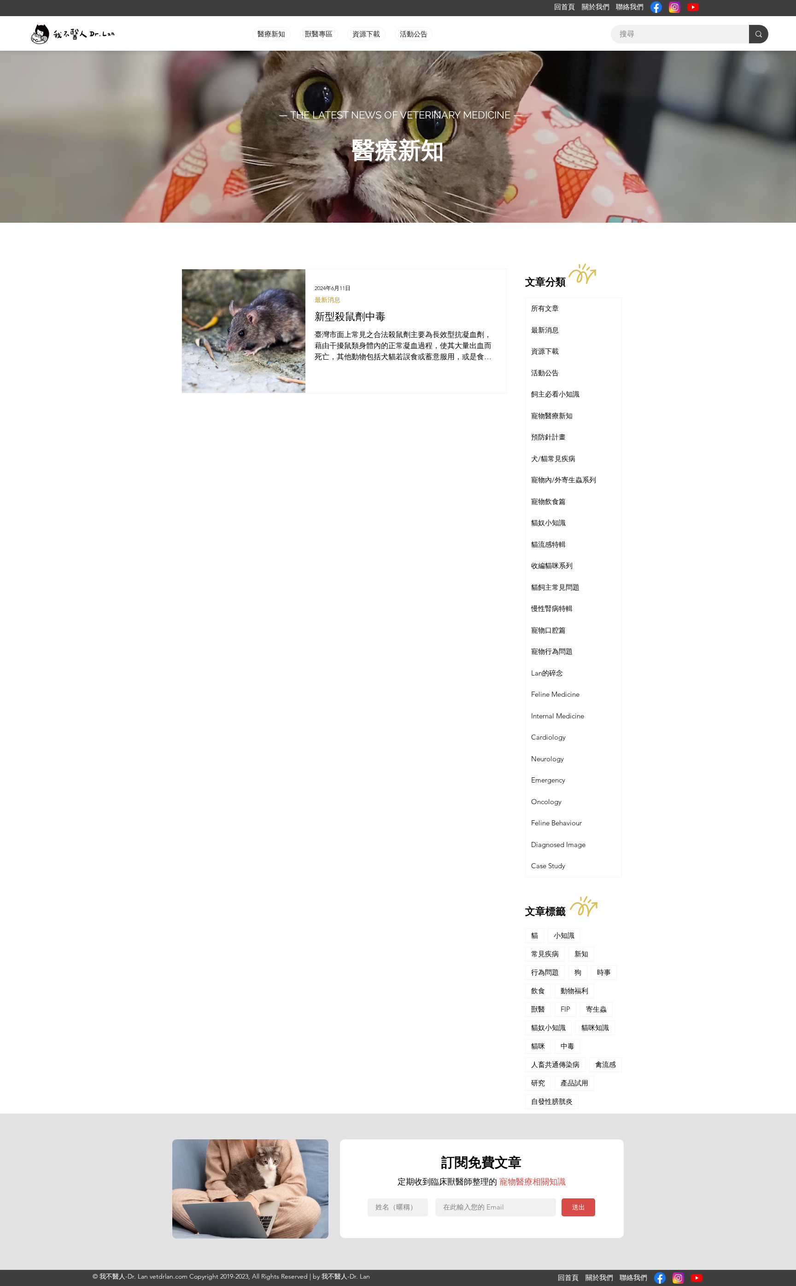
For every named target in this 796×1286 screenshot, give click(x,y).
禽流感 (605, 1064)
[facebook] (656, 7)
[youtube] (693, 7)
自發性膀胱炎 (552, 1101)
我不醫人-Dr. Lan (346, 1276)
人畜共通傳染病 (555, 1064)
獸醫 (538, 1009)
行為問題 (545, 972)
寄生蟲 (596, 1009)
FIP (565, 1009)
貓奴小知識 (548, 1027)
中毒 (567, 1046)
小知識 (564, 935)
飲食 (538, 990)
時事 (604, 972)
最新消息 (327, 300)
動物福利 (574, 990)
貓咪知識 (595, 1027)
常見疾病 (545, 953)
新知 (581, 953)
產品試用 (574, 1083)
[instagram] (674, 7)
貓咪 (538, 1046)
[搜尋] (758, 34)
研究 (538, 1083)
